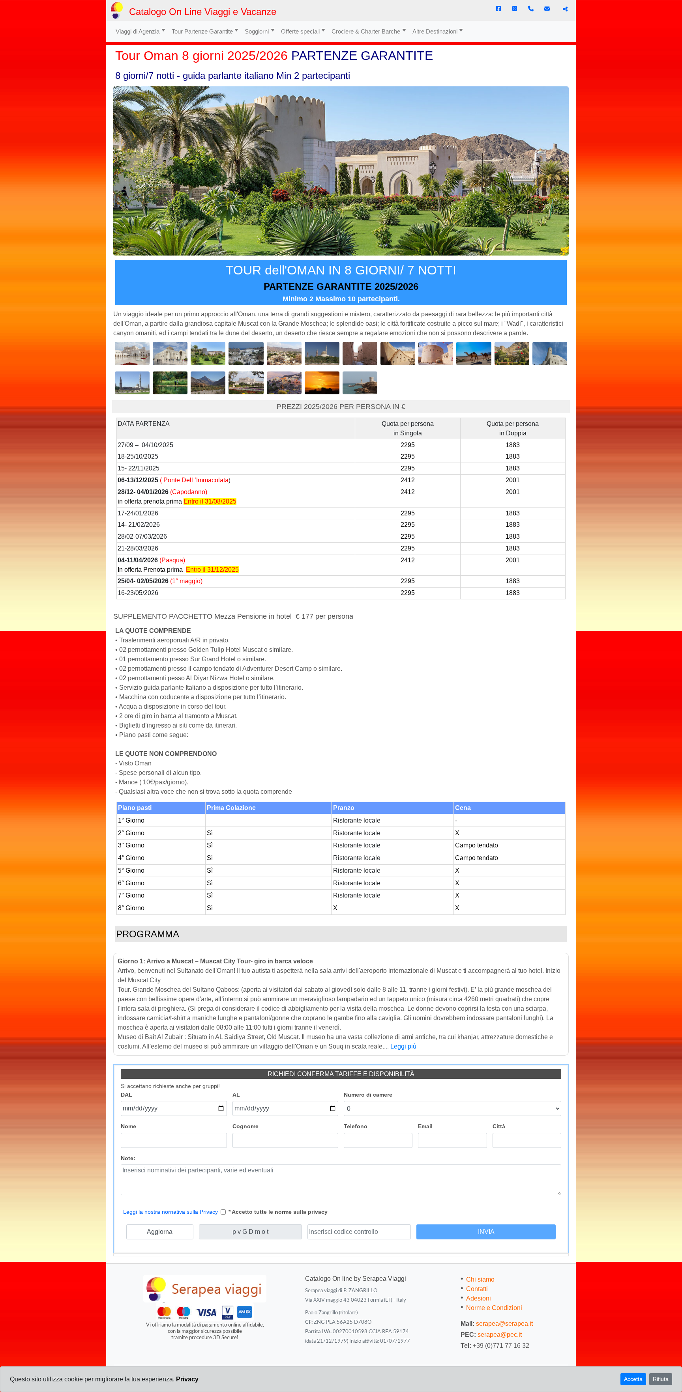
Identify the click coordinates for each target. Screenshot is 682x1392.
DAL (126, 1095)
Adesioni (478, 1298)
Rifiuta (661, 1379)
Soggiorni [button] (257, 31)
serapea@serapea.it (504, 1323)
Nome (128, 1126)
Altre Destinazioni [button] (434, 31)
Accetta (633, 1379)
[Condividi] (564, 9)
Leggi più (403, 1046)
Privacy (187, 1379)
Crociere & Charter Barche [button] (366, 31)
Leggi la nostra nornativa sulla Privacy (170, 1212)
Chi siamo (480, 1279)
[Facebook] (498, 8)
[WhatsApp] (515, 8)
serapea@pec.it (500, 1334)
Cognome (245, 1126)
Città (499, 1126)
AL (236, 1095)
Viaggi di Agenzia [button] (137, 31)
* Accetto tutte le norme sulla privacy (278, 1212)
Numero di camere (368, 1095)
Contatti (477, 1289)
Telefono (355, 1126)
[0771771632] (531, 8)
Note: (128, 1158)
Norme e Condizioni (494, 1307)
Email (425, 1126)
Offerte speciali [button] (300, 31)
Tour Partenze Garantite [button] (202, 31)
